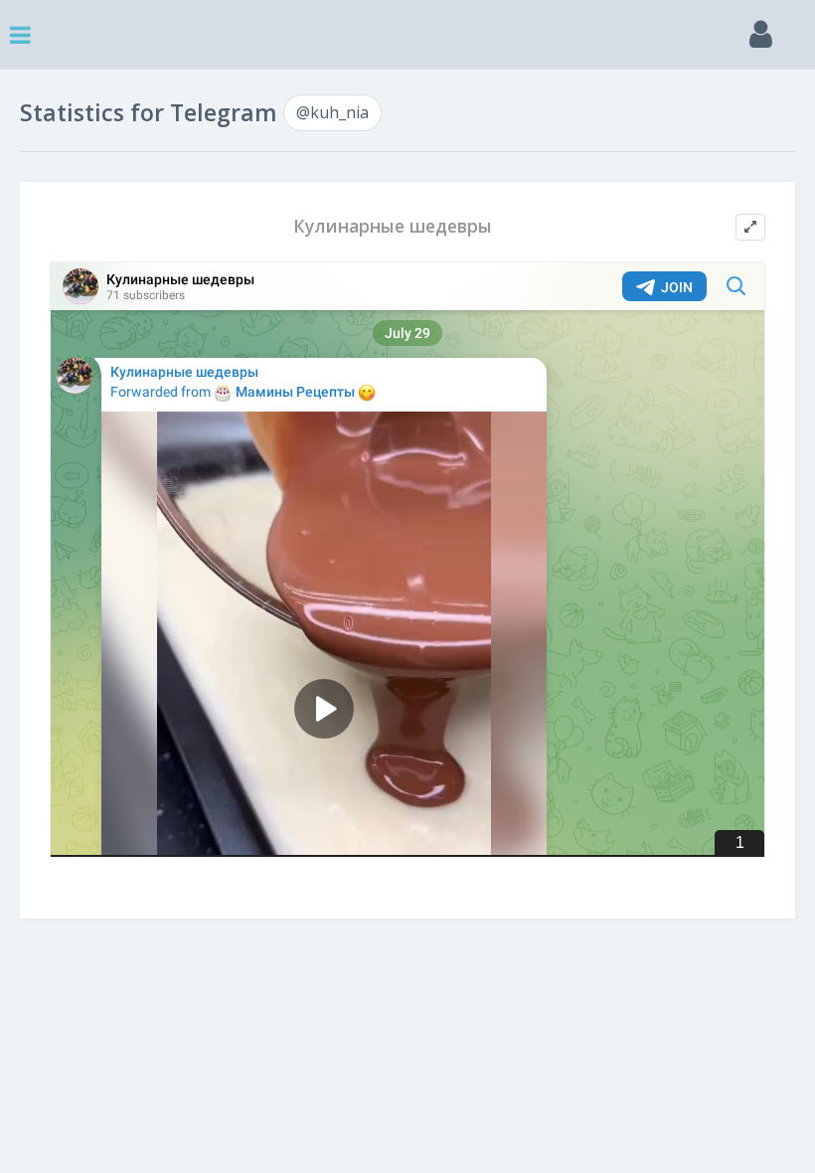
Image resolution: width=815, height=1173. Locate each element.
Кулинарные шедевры (392, 226)
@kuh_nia (332, 112)
